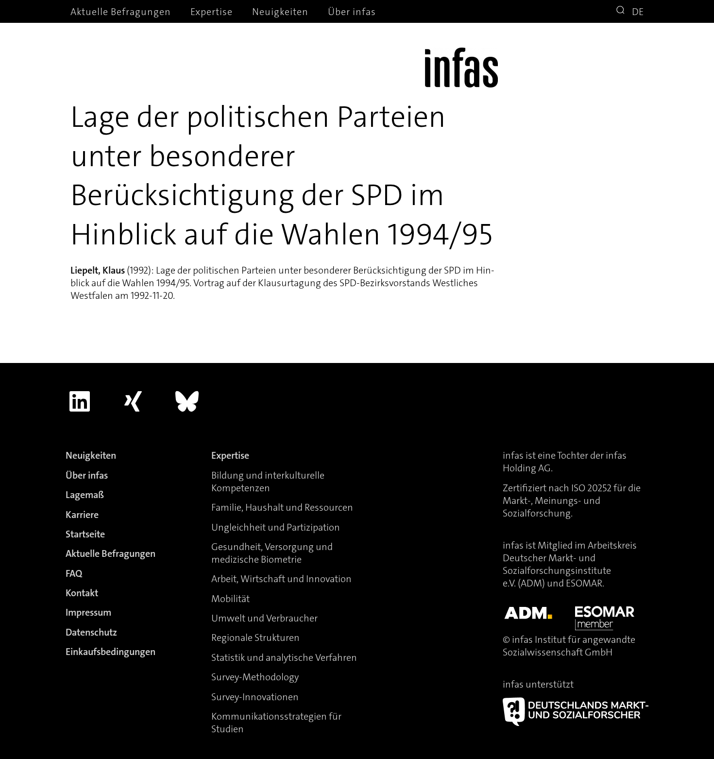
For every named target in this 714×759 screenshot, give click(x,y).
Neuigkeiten (280, 12)
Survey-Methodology (255, 677)
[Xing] (133, 401)
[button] (621, 11)
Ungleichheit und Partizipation (275, 527)
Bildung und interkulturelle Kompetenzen (267, 481)
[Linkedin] (80, 401)
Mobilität (230, 598)
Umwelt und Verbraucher (264, 618)
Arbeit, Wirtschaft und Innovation (281, 578)
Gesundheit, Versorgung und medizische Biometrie (272, 553)
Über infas (352, 12)
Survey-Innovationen (255, 696)
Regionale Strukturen (255, 637)
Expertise (211, 12)
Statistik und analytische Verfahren (284, 657)
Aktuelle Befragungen (120, 12)
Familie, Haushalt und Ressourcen (282, 507)
